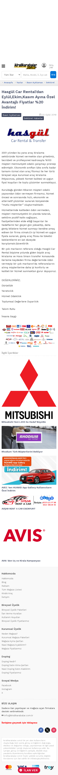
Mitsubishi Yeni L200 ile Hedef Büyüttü (24, 422)
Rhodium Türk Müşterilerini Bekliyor (22, 451)
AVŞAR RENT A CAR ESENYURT (18, 508)
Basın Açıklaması (35, 82)
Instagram (7, 689)
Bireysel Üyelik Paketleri (14, 610)
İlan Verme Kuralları (12, 613)
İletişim (5, 597)
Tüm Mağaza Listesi (12, 589)
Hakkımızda (7, 578)
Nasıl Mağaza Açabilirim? (14, 645)
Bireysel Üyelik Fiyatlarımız (15, 621)
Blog (4, 582)
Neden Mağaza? (10, 634)
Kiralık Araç (7, 593)
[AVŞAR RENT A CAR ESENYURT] (29, 500)
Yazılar (20, 82)
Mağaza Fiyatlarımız (11, 648)
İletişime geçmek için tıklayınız (19, 722)
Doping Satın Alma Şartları (15, 665)
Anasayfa (8, 82)
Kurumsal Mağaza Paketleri (15, 637)
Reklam (5, 586)
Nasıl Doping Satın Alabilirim (16, 669)
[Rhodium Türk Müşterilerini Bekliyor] (29, 437)
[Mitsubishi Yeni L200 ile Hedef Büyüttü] (29, 389)
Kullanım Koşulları (11, 617)
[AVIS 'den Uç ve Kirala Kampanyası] (29, 535)
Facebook (6, 685)
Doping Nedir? (9, 661)
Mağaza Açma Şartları (12, 641)
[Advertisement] (29, 31)
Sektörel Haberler (33, 118)
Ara (53, 74)
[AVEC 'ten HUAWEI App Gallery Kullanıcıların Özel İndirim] (29, 470)
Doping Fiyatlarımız (11, 672)
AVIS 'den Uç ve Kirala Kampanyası (21, 560)
